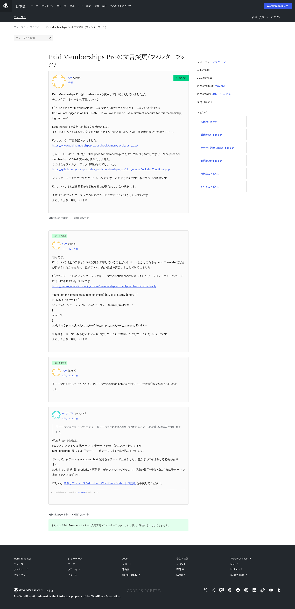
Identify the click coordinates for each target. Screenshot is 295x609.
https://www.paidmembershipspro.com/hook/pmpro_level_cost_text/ (95, 145)
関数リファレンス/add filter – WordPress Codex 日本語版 (100, 483)
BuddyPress (238, 574)
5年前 (70, 82)
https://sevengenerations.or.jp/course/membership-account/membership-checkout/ (104, 286)
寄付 (180, 569)
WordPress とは (22, 558)
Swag (181, 574)
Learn (125, 558)
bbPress (236, 569)
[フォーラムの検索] (50, 38)
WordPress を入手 (277, 5)
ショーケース (75, 558)
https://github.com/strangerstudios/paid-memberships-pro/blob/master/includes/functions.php (111, 169)
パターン (73, 574)
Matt (234, 564)
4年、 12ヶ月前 (70, 249)
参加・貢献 (182, 558)
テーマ (71, 564)
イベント (181, 564)
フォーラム (20, 17)
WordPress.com (240, 558)
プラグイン (36, 27)
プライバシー (21, 574)
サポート (127, 564)
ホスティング (21, 569)
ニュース (18, 564)
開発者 (125, 569)
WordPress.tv (131, 574)
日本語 (49, 590)
